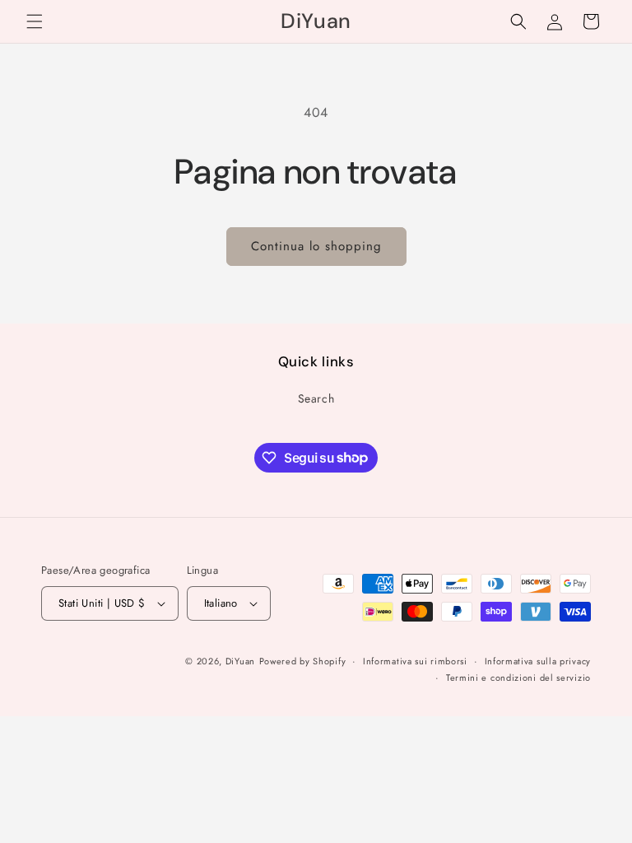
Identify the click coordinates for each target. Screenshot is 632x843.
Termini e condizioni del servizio (518, 677)
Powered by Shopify (302, 661)
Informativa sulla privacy (538, 661)
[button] (34, 21)
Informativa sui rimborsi (415, 661)
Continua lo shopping (316, 246)
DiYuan (240, 661)
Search (316, 398)
